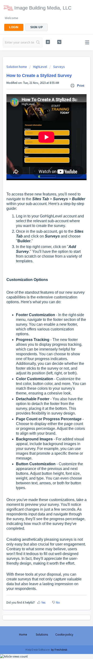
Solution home (17, 67)
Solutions (42, 634)
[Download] (37, 334)
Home (23, 634)
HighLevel (40, 67)
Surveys (59, 67)
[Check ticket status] (59, 41)
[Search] (38, 42)
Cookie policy (64, 634)
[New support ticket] (48, 41)
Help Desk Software (38, 649)
